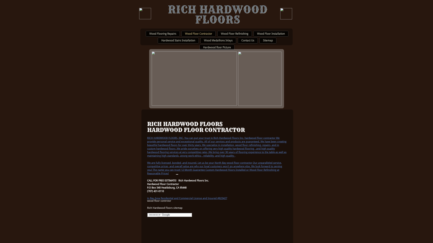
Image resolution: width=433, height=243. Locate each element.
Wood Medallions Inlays (218, 40)
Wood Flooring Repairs (162, 33)
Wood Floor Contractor (198, 33)
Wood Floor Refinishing (234, 33)
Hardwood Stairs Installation (178, 40)
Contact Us (247, 40)
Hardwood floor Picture (217, 47)
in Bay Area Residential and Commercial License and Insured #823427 (187, 198)
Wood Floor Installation (271, 33)
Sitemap (268, 40)
